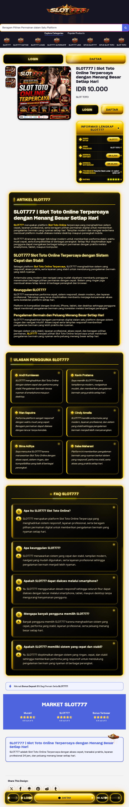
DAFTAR (96, 59)
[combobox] (61, 27)
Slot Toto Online (57, 225)
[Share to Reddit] (47, 788)
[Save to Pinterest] (38, 788)
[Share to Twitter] (11, 788)
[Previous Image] (19, 93)
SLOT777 (19, 225)
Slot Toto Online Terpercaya (49, 266)
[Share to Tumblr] (55, 788)
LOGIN (33, 59)
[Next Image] (68, 93)
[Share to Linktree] (29, 788)
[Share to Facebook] (20, 788)
